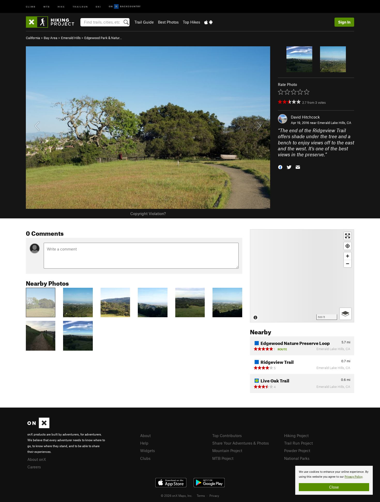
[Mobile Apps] (208, 22)
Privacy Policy (353, 476)
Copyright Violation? (148, 213)
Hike (61, 6)
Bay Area (50, 38)
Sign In (344, 22)
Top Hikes (191, 22)
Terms (201, 495)
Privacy (214, 495)
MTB (46, 6)
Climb (31, 6)
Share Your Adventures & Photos (240, 443)
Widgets (147, 450)
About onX (36, 459)
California (33, 38)
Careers (34, 466)
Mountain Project (227, 450)
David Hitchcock (305, 117)
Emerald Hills (71, 38)
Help (144, 443)
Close (334, 487)
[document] (334, 480)
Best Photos (168, 22)
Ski (98, 6)
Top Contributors (227, 435)
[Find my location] (347, 246)
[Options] (345, 314)
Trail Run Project (298, 443)
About (145, 435)
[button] (280, 167)
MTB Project (222, 458)
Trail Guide (144, 22)
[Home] (52, 22)
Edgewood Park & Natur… (103, 38)
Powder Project (297, 450)
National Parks (296, 458)
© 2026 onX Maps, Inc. (176, 495)
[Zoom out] (347, 263)
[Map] (302, 276)
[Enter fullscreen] (347, 236)
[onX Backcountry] (125, 6)
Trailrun (80, 6)
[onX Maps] (38, 426)
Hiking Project (296, 435)
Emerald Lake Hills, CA (334, 123)
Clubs (145, 458)
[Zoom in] (347, 256)
